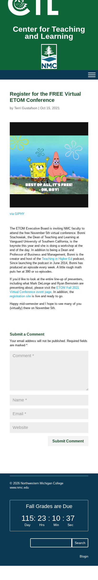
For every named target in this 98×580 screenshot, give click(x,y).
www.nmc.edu (19, 487)
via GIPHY (17, 214)
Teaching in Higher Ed (57, 259)
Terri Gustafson (25, 108)
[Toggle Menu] (92, 74)
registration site (20, 296)
